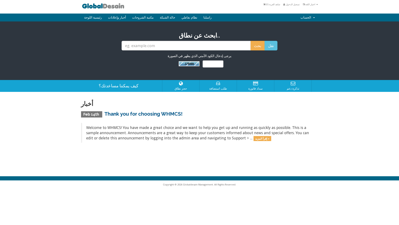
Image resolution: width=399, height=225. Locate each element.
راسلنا (207, 17)
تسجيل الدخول (292, 4)
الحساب (306, 17)
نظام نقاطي (189, 17)
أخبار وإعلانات (117, 17)
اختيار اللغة (310, 4)
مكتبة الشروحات (143, 17)
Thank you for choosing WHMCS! (143, 114)
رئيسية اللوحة (93, 17)
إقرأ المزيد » (262, 138)
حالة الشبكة (167, 17)
